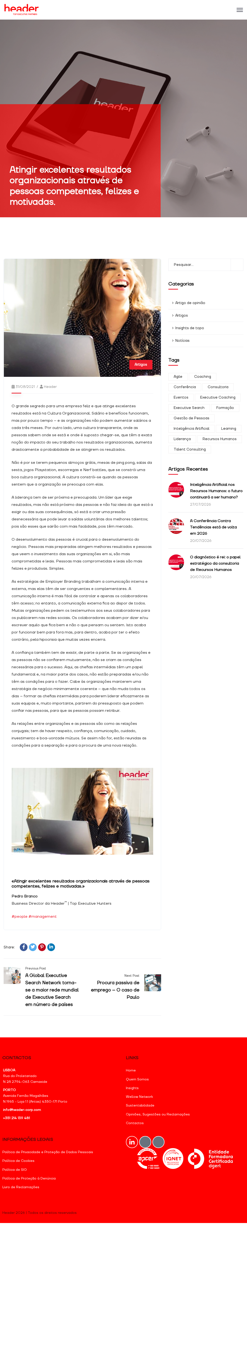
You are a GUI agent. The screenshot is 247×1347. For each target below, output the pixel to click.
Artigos (141, 364)
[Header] (22, 10)
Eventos (181, 397)
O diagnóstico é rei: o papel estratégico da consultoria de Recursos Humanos (215, 563)
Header (50, 387)
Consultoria (218, 387)
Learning (228, 428)
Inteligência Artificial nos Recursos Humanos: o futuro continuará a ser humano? (216, 491)
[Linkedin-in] (132, 1142)
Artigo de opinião (190, 303)
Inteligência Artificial (191, 428)
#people (19, 916)
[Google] (158, 1142)
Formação (225, 408)
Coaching (202, 376)
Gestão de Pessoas (191, 418)
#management (42, 916)
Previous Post (35, 968)
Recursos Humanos (220, 439)
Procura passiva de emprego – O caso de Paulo (115, 990)
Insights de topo (189, 328)
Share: (9, 947)
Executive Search (189, 408)
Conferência (185, 387)
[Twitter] (33, 947)
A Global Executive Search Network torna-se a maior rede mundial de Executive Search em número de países (52, 990)
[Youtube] (145, 1142)
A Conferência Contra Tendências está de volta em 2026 (213, 527)
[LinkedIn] (51, 947)
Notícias (182, 340)
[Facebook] (23, 947)
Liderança (182, 439)
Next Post (131, 976)
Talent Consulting (190, 449)
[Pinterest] (42, 947)
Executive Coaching (217, 397)
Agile (178, 376)
